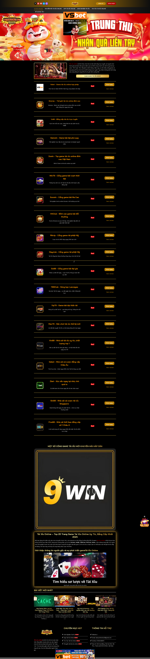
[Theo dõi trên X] (35, 3)
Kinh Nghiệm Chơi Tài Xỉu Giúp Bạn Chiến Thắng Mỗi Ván (106, 610)
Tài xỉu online (38, 8)
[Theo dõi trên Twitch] (46, 3)
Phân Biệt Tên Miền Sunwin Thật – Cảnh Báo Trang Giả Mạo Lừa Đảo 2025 (64, 610)
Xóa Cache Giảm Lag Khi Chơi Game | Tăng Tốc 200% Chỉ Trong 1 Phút (44, 610)
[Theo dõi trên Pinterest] (38, 3)
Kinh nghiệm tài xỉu (83, 8)
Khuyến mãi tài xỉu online (53, 8)
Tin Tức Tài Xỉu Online (99, 8)
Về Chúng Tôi (39, 12)
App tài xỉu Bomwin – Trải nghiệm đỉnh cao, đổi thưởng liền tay (85, 610)
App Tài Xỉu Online (69, 8)
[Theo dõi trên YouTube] (41, 3)
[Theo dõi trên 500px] (44, 3)
